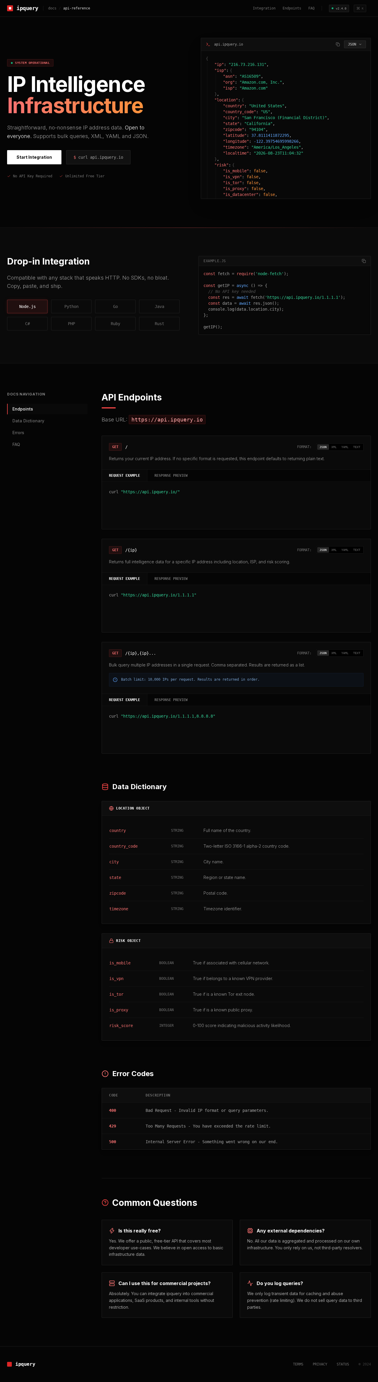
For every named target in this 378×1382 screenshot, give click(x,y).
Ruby (115, 323)
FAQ (311, 8)
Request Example (124, 475)
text (356, 447)
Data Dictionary (28, 420)
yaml (344, 447)
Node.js (27, 306)
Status (343, 1364)
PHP (71, 323)
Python (71, 306)
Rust (159, 323)
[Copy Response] (338, 44)
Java (159, 306)
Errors (18, 432)
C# (27, 323)
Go (115, 306)
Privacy (320, 1364)
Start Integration (34, 157)
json (323, 447)
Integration (264, 8)
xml (334, 447)
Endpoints (292, 8)
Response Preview (171, 475)
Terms (298, 1364)
